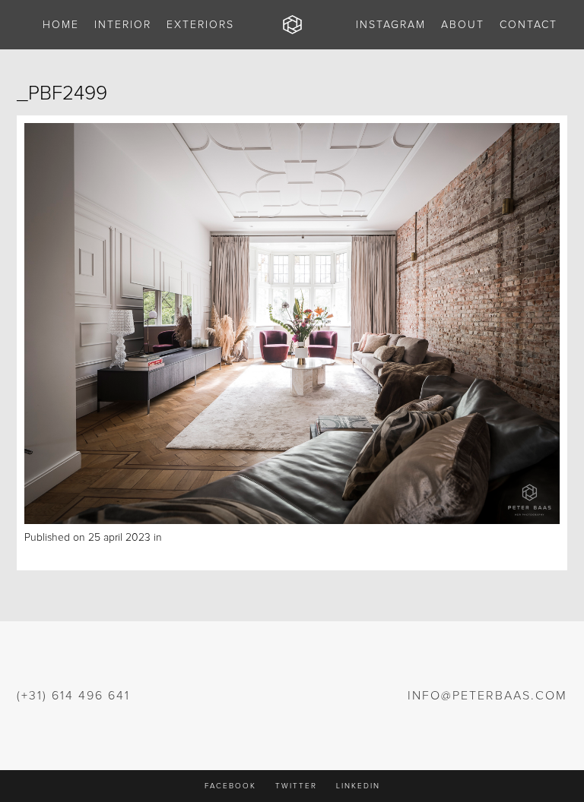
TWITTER (296, 786)
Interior (181, 537)
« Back (39, 554)
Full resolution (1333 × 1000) (261, 537)
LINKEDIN (358, 786)
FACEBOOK (230, 786)
